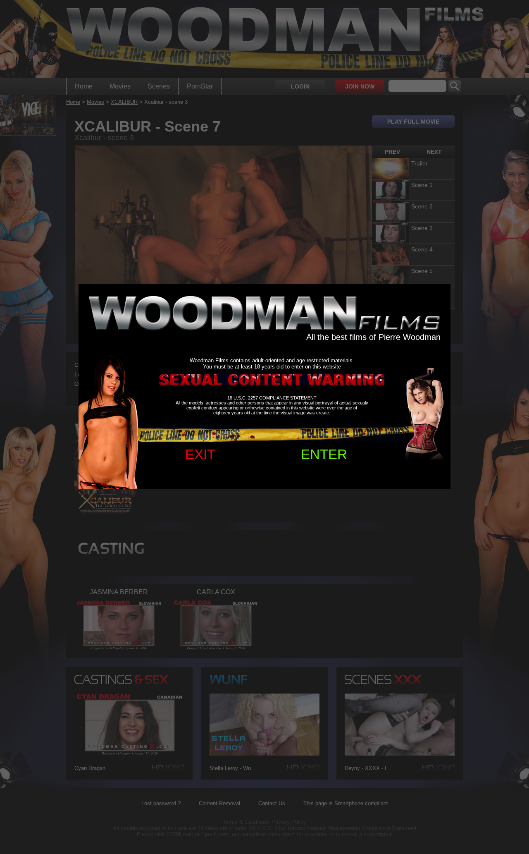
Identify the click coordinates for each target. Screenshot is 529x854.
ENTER (324, 454)
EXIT (200, 454)
